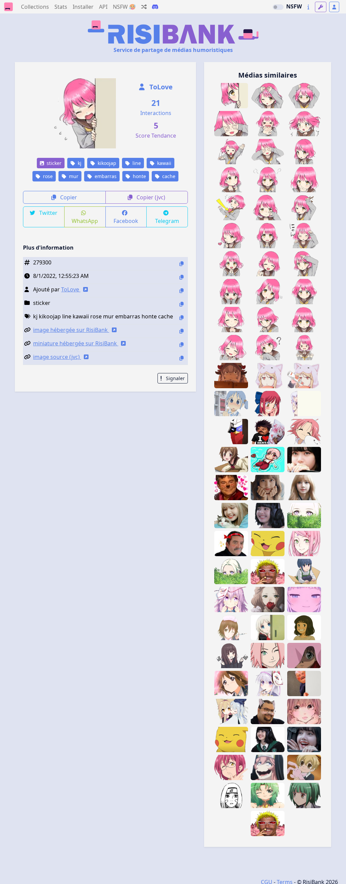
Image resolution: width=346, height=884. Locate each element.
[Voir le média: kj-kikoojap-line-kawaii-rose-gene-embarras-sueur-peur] (304, 151)
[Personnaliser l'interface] (320, 7)
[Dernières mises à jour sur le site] (308, 7)
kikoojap (106, 163)
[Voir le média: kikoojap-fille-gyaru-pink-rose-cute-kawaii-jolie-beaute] (304, 711)
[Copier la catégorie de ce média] (181, 304)
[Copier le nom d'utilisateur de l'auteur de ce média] (181, 290)
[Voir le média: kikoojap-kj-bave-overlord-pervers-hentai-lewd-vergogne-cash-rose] (268, 767)
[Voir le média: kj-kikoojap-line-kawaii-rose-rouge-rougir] (231, 291)
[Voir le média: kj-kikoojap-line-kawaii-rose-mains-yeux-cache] (231, 123)
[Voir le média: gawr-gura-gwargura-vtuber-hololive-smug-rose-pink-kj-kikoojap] (304, 599)
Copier (68, 197)
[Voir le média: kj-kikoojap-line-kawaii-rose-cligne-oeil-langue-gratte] (304, 207)
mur (73, 176)
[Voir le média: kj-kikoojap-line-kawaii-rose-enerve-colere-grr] (268, 179)
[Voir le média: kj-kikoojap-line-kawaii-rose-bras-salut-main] (304, 263)
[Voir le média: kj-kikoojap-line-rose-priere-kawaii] (231, 263)
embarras (105, 176)
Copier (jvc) (150, 197)
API (103, 6)
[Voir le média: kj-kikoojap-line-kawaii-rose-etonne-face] (304, 319)
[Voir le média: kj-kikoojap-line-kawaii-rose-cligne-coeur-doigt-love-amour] (231, 235)
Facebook (126, 221)
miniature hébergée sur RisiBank (75, 343)
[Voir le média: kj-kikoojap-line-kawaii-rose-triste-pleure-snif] (268, 207)
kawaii (163, 163)
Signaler (175, 378)
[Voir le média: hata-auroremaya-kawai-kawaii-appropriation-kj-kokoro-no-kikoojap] (268, 683)
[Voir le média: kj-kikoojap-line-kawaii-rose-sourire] (231, 319)
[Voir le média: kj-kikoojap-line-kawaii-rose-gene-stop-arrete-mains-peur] (304, 347)
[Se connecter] (334, 7)
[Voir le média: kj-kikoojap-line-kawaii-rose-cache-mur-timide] (231, 95)
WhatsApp (85, 221)
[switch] (278, 7)
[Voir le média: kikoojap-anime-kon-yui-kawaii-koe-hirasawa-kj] (231, 683)
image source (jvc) (57, 357)
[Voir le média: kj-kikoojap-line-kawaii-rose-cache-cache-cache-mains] (268, 151)
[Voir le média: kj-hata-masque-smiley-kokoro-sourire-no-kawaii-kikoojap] (231, 599)
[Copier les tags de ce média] (181, 317)
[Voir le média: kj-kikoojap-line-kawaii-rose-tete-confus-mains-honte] (304, 95)
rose (47, 176)
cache (168, 176)
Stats (60, 6)
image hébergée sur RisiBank (71, 330)
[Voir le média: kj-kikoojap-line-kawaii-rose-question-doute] (268, 347)
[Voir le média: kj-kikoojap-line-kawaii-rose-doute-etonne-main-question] (268, 291)
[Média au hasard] (144, 6)
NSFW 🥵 (124, 6)
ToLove (160, 86)
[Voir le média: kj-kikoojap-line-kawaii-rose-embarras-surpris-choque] (304, 123)
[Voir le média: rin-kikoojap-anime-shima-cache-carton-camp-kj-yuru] (304, 571)
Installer (83, 6)
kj (78, 163)
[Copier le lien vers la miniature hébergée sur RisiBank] (181, 344)
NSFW (294, 6)
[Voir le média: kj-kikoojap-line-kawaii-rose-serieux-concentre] (304, 291)
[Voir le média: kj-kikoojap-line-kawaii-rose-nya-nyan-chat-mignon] (304, 235)
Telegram (167, 221)
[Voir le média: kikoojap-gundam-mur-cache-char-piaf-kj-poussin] (231, 431)
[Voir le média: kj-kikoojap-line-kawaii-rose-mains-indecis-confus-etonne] (268, 319)
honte (138, 176)
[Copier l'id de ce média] (181, 263)
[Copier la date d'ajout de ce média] (181, 277)
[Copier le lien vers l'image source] (181, 358)
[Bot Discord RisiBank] (155, 6)
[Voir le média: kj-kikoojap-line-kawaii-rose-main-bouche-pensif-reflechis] (304, 179)
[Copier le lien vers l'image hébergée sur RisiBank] (181, 331)
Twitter (47, 213)
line (136, 163)
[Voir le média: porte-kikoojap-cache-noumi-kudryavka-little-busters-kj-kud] (268, 627)
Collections (35, 6)
